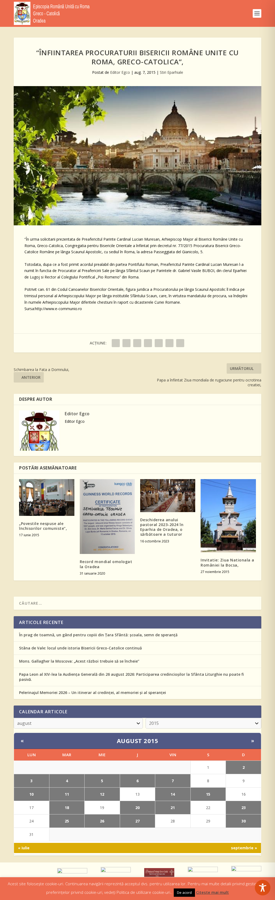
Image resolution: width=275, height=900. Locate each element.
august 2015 (137, 741)
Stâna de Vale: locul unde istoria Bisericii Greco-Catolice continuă (80, 648)
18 (67, 807)
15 (208, 794)
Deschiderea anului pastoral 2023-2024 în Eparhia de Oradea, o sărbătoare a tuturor (162, 527)
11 (67, 794)
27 (137, 821)
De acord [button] (184, 892)
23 (243, 807)
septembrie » (244, 847)
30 (243, 821)
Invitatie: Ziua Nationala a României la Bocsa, (227, 562)
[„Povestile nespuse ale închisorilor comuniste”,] (46, 497)
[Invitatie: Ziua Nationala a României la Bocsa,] (228, 516)
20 (137, 807)
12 (102, 794)
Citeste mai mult (212, 892)
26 (102, 821)
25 (67, 821)
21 (173, 807)
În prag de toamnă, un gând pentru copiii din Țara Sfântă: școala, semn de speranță (98, 634)
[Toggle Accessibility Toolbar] (262, 887)
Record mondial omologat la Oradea (106, 564)
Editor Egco (120, 72)
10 (31, 794)
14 (173, 794)
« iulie (24, 847)
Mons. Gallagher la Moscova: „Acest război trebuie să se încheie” (79, 661)
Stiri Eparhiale (171, 72)
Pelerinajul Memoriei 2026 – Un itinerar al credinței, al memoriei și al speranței (92, 692)
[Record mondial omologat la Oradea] (107, 516)
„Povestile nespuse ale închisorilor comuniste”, (43, 526)
